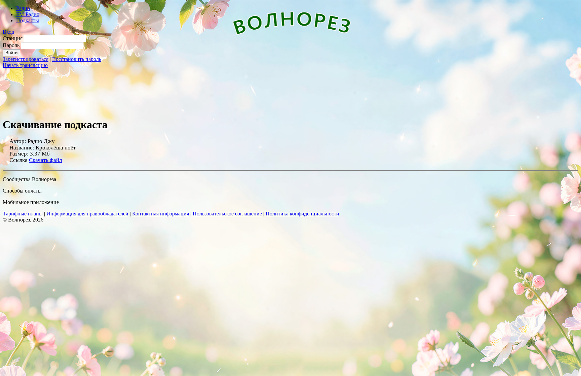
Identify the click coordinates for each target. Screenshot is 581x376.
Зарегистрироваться (25, 59)
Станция (13, 38)
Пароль (11, 45)
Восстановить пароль (76, 59)
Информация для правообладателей (87, 213)
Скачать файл (45, 160)
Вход (8, 32)
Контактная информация (160, 213)
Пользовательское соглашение (227, 213)
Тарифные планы (23, 213)
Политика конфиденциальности (302, 213)
